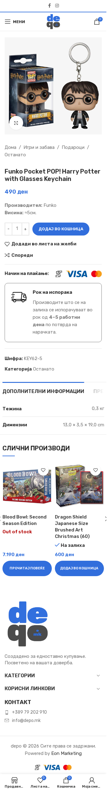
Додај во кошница (61, 229)
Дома (10, 147)
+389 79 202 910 (29, 712)
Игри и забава (39, 147)
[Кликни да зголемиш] (16, 123)
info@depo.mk (26, 720)
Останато (15, 155)
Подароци (73, 147)
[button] (79, 568)
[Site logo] (53, 21)
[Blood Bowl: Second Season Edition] (27, 486)
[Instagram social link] (57, 6)
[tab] (43, 390)
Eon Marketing (66, 753)
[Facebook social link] (49, 6)
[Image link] (28, 623)
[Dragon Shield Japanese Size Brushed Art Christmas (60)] (79, 486)
